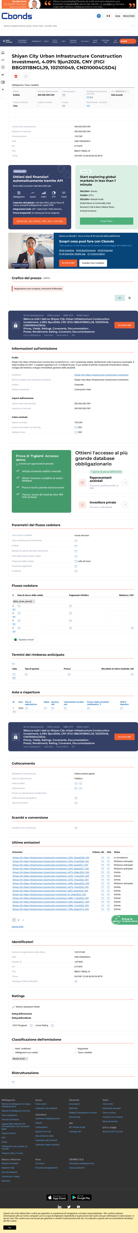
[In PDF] (16, 76)
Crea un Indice (109, 1113)
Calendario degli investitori (47, 1145)
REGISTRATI (129, 16)
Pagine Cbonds (9, 1133)
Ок (9, 1227)
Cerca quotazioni (9, 1115)
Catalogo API (75, 1131)
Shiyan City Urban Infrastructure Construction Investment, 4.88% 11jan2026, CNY (50, 898)
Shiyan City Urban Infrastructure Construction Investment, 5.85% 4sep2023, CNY (50, 891)
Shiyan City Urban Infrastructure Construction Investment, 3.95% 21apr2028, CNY (50, 861)
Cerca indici (108, 1104)
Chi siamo (115, 41)
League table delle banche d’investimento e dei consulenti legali (16, 1126)
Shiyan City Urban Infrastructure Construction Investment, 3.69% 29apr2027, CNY (50, 868)
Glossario (6, 1181)
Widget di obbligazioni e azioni (83, 1113)
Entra (117, 16)
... (3, 97)
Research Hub (8, 1168)
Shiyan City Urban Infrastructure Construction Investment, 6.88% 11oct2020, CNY (50, 905)
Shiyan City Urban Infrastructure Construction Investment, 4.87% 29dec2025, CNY (51, 872)
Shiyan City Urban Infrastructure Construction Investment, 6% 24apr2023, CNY (49, 894)
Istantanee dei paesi (112, 1108)
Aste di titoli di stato (44, 1136)
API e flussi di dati (77, 1127)
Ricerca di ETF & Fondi (113, 1131)
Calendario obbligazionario (47, 1118)
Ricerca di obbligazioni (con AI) (16, 1111)
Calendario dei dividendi (46, 1108)
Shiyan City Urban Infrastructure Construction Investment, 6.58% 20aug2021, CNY (51, 902)
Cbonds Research (10, 1172)
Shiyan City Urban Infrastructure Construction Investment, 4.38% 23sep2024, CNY (51, 883)
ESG (3, 1137)
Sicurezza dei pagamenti (46, 1168)
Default (38, 1123)
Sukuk (4, 1142)
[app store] (56, 1197)
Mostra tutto (17, 926)
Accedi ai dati (68, 263)
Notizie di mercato (10, 1163)
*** (63, 95)
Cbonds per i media (10, 1176)
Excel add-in (95, 41)
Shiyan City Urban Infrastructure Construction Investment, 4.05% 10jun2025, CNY (50, 879)
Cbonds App (74, 1117)
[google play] (81, 1197)
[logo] (17, 16)
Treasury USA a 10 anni (12, 1153)
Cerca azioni (41, 1104)
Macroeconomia (110, 1121)
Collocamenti (41, 1127)
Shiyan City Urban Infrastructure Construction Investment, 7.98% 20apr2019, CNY (50, 909)
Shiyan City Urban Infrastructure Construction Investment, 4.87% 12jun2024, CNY (50, 887)
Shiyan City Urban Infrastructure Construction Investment (101, 375)
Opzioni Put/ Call (43, 1131)
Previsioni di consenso (113, 1117)
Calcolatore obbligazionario (81, 1163)
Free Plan (106, 221)
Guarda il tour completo (93, 263)
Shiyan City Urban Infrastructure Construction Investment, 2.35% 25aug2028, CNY (51, 857)
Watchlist (73, 1108)
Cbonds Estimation (10, 1119)
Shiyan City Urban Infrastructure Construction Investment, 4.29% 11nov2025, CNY (50, 876)
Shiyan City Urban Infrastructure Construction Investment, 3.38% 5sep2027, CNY (50, 865)
